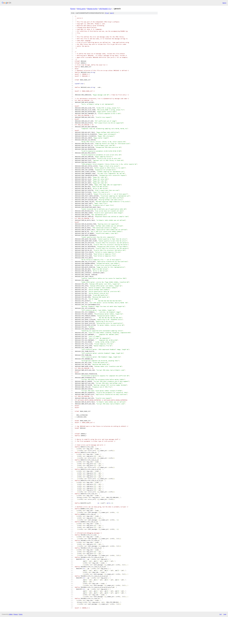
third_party (81, 9)
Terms (20, 614)
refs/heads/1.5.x (105, 9)
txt (220, 614)
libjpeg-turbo (92, 9)
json (224, 614)
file (106, 13)
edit (111, 13)
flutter (72, 9)
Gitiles (10, 614)
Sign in (224, 3)
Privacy (16, 614)
